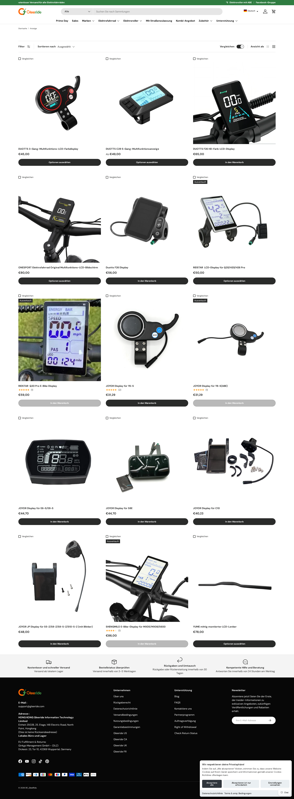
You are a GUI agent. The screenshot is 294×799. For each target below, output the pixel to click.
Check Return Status (185, 733)
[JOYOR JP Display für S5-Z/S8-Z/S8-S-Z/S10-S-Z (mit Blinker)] (59, 580)
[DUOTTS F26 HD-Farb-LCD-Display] (234, 103)
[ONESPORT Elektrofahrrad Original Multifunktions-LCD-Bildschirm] (59, 221)
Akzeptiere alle (211, 783)
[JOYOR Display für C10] (234, 462)
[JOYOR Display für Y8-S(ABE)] (234, 340)
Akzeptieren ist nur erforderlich (241, 783)
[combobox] (141, 11)
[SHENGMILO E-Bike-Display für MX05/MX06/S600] (147, 580)
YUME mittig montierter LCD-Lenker (215, 626)
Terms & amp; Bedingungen (237, 793)
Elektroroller (130, 20)
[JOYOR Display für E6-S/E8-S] (59, 462)
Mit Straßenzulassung (159, 20)
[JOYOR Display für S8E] (147, 462)
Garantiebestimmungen (126, 727)
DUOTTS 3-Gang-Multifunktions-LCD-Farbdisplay (48, 148)
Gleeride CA (120, 739)
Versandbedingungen (125, 714)
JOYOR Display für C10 (206, 508)
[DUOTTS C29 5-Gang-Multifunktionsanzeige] (147, 103)
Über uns (118, 696)
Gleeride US (120, 733)
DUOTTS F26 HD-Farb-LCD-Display (214, 148)
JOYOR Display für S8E (119, 508)
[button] (251, 11)
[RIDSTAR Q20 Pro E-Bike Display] (59, 340)
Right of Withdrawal (185, 727)
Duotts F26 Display (117, 267)
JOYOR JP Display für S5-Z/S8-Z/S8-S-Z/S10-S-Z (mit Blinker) (55, 626)
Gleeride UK (120, 745)
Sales (75, 20)
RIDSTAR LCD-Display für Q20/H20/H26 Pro (219, 267)
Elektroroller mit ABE (241, 2)
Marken (86, 20)
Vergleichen (227, 46)
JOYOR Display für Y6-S (120, 386)
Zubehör (204, 20)
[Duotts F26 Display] (147, 221)
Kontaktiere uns (183, 708)
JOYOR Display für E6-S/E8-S (35, 508)
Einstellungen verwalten (275, 783)
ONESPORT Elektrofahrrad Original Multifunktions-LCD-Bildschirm (58, 267)
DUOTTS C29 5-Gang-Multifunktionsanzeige (132, 148)
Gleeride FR (120, 751)
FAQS (177, 702)
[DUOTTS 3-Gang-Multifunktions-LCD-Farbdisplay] (59, 103)
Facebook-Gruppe (266, 2)
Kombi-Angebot (185, 20)
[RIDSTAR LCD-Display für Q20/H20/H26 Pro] (234, 221)
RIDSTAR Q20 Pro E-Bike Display (37, 386)
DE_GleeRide (31, 788)
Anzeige (33, 28)
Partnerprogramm (184, 714)
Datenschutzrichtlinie (212, 793)
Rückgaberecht (122, 702)
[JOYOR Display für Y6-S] (147, 340)
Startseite (22, 28)
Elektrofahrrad (107, 20)
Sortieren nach (47, 46)
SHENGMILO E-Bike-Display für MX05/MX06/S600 (136, 626)
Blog (176, 696)
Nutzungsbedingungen (126, 721)
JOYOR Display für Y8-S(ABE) (210, 386)
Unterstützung (225, 20)
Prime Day (62, 20)
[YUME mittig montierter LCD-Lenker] (234, 580)
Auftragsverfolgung (185, 721)
